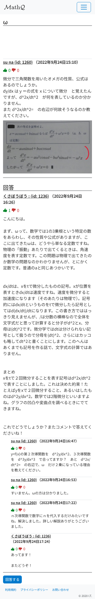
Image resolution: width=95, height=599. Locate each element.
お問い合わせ (60, 590)
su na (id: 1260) (18, 62)
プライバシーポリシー (34, 590)
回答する (12, 579)
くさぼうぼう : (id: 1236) (26, 196)
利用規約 (10, 590)
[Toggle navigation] (84, 7)
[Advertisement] (47, 40)
